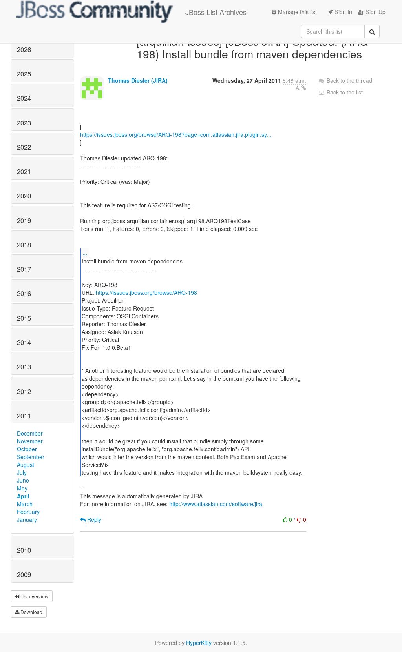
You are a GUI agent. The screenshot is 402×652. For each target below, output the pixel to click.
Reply (93, 519)
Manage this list (296, 12)
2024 (24, 98)
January (27, 519)
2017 (24, 269)
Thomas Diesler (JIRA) (138, 80)
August (25, 465)
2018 (24, 244)
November (30, 441)
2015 (24, 318)
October (27, 449)
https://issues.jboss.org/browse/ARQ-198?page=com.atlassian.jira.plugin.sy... (175, 134)
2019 (24, 220)
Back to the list (344, 92)
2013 (24, 366)
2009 (24, 574)
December (30, 433)
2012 (24, 391)
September (30, 457)
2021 (24, 171)
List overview (33, 596)
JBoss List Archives (216, 12)
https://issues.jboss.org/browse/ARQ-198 (146, 292)
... (84, 252)
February (28, 512)
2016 (24, 293)
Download (30, 611)
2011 (24, 415)
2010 (24, 550)
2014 (24, 342)
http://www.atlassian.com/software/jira (215, 504)
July (22, 472)
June (23, 480)
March (25, 504)
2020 (24, 195)
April (23, 496)
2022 (24, 147)
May (22, 488)
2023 (24, 122)
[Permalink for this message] (304, 87)
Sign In (342, 12)
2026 (24, 49)
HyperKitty (199, 643)
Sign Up (375, 12)
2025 (24, 73)
